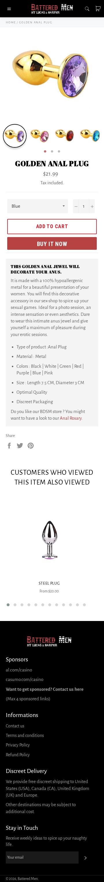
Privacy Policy (18, 745)
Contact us (15, 726)
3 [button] (59, 152)
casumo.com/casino (24, 679)
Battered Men (28, 879)
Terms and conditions (25, 735)
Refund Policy (18, 754)
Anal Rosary (70, 418)
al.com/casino (19, 669)
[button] (8, 605)
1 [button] (45, 152)
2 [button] (52, 152)
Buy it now (52, 244)
